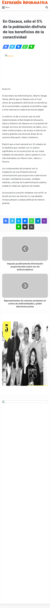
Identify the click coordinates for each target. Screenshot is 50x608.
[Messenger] (18, 47)
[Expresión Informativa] (25, 2)
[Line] (30, 47)
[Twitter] (11, 47)
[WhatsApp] (24, 47)
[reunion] (25, 69)
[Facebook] (5, 47)
